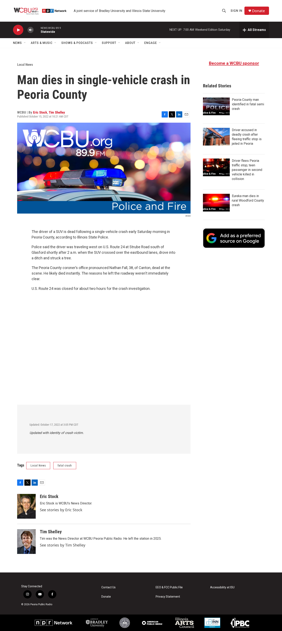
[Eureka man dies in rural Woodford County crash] (216, 203)
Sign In (236, 10)
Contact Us (108, 587)
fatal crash (65, 465)
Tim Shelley (57, 112)
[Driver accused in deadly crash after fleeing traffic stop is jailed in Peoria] (216, 137)
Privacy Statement (168, 596)
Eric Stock (40, 112)
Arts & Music (41, 43)
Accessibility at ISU (222, 587)
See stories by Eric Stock (61, 509)
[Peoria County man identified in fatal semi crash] (216, 106)
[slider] (37, 30)
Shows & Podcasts (77, 43)
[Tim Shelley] (26, 541)
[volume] (30, 30)
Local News (25, 64)
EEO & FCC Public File (169, 587)
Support (109, 43)
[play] (18, 30)
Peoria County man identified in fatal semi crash (248, 104)
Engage (150, 43)
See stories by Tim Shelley (62, 545)
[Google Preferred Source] (234, 238)
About (130, 43)
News (17, 43)
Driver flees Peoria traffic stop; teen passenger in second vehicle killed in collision (247, 170)
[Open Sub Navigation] (25, 43)
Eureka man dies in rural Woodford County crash (248, 200)
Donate (258, 11)
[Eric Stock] (26, 506)
